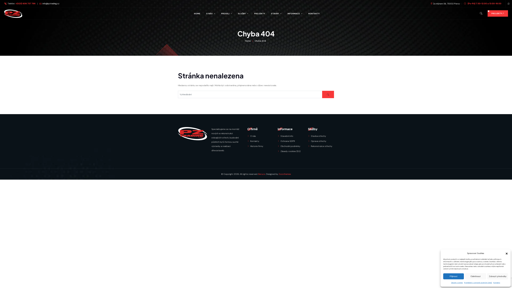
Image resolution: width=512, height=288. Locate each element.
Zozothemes (285, 174)
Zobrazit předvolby (497, 276)
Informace (293, 13)
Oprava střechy (318, 141)
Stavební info (287, 136)
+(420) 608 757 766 (25, 4)
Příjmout (453, 276)
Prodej (225, 13)
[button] (506, 253)
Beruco (261, 174)
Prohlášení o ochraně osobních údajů (478, 283)
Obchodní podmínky (290, 146)
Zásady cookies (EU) (291, 151)
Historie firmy (256, 146)
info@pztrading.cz (51, 3)
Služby (242, 13)
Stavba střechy (318, 136)
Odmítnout (476, 276)
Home (197, 13)
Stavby (275, 13)
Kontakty (496, 283)
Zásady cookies (457, 283)
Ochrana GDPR (288, 141)
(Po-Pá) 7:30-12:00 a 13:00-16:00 (484, 4)
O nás (209, 13)
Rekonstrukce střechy (321, 146)
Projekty (259, 13)
